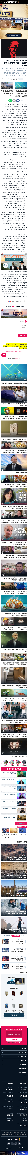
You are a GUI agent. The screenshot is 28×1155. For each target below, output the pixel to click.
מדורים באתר (22, 1052)
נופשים (11, 1113)
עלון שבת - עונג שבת (22, 1087)
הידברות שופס (10, 1118)
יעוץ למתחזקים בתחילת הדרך (22, 1093)
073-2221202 (23, 1126)
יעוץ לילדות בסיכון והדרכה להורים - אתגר (7, 1093)
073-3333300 (10, 1101)
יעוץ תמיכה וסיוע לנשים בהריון (22, 1107)
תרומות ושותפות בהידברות (7, 1082)
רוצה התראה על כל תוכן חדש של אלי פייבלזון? (14, 352)
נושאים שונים (22, 1064)
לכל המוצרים (14, 1015)
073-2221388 (23, 1089)
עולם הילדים (23, 1060)
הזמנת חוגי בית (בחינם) (22, 1113)
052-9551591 (23, 1110)
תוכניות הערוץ (22, 1056)
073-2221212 (10, 1084)
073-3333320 (10, 1096)
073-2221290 (23, 1115)
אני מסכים (13, 359)
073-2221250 (10, 1120)
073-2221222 (23, 1084)
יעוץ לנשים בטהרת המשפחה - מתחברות (22, 1100)
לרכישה (11, 983)
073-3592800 (9, 1089)
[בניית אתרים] (21, 1147)
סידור (24, 1076)
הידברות (24, 1049)
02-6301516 (24, 1103)
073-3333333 (23, 1120)
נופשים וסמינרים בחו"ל (22, 1124)
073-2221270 (10, 1115)
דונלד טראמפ (8, 306)
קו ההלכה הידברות (9, 1099)
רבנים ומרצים (22, 1068)
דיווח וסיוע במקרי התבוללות (7, 1106)
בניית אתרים (21, 1149)
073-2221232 (23, 1096)
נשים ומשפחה (22, 1072)
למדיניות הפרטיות (11, 359)
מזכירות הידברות (23, 1082)
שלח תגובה (22, 335)
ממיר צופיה (24, 1118)
